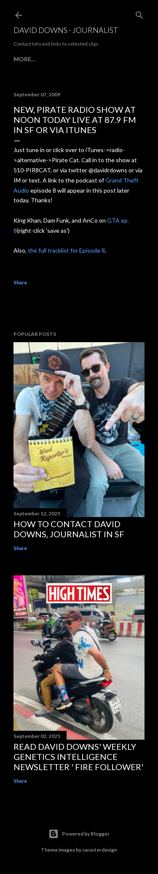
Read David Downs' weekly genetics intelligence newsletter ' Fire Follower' (78, 756)
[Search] (139, 13)
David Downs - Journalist (65, 30)
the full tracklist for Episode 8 (66, 250)
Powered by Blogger (86, 833)
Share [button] (20, 282)
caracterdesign (99, 850)
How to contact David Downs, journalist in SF (68, 529)
